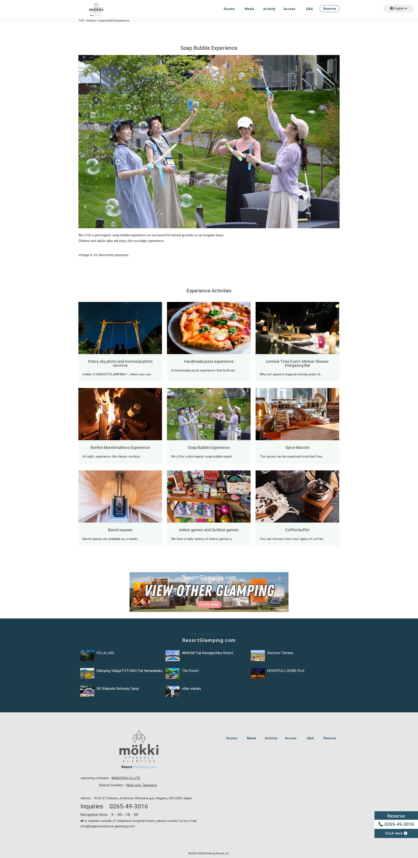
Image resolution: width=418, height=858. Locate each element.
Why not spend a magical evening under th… (291, 374)
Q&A (309, 9)
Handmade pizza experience (209, 361)
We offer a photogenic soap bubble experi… (202, 456)
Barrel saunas (120, 530)
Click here (394, 833)
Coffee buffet (297, 530)
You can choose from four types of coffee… (292, 539)
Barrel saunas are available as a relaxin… (111, 539)
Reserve (329, 9)
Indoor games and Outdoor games (209, 530)
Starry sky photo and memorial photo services (120, 363)
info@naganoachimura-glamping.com (108, 826)
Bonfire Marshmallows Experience (120, 447)
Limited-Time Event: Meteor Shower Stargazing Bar (297, 363)
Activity (269, 9)
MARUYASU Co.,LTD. (126, 778)
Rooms (229, 9)
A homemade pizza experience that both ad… (203, 370)
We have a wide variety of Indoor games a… (202, 539)
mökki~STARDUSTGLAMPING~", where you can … (118, 374)
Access (289, 9)
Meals (249, 9)
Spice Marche (297, 447)
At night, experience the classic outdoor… (112, 456)
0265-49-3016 (398, 824)
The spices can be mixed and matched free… (292, 456)
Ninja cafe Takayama (141, 785)
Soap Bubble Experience (209, 447)
